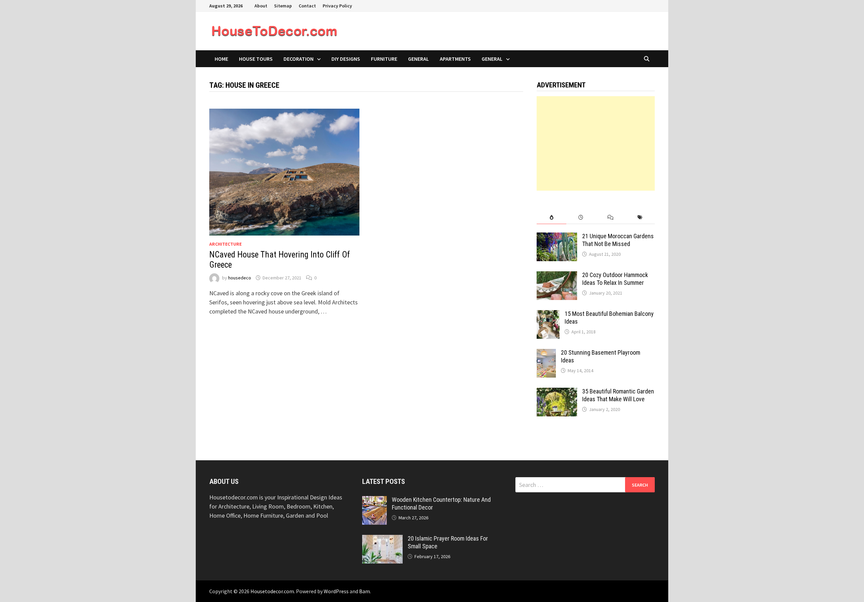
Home (221, 58)
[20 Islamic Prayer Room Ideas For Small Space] (382, 539)
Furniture (384, 58)
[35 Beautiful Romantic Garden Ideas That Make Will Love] (557, 392)
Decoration (299, 58)
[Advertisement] (596, 143)
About (260, 6)
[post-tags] (640, 217)
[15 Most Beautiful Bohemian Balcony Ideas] (548, 315)
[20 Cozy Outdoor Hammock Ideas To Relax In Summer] (557, 276)
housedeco (239, 278)
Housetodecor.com (272, 591)
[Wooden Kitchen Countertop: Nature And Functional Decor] (374, 500)
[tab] (551, 217)
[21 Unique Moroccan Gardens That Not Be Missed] (557, 237)
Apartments (455, 58)
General (418, 58)
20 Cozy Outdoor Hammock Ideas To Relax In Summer (615, 278)
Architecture (225, 244)
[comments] (610, 217)
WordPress (336, 591)
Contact (307, 6)
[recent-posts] (581, 217)
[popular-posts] (551, 217)
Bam (364, 591)
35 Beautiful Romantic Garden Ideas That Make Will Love (618, 395)
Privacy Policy (337, 6)
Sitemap (283, 6)
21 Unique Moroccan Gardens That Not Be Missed (618, 239)
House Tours (256, 58)
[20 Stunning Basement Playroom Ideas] (546, 353)
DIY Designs (345, 58)
